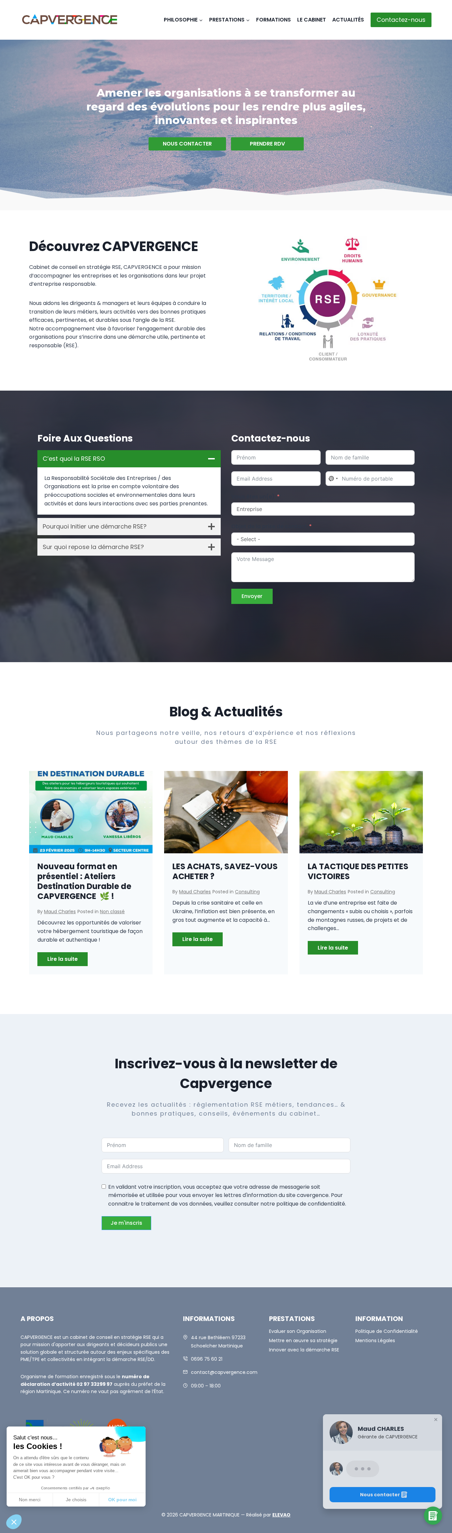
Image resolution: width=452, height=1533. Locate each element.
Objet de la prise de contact (269, 526)
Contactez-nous (401, 20)
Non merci (29, 1499)
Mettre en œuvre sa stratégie (303, 1340)
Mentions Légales (375, 1340)
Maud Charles (60, 911)
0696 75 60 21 (206, 1359)
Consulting (247, 891)
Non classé (112, 911)
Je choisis (76, 1499)
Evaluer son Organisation (297, 1331)
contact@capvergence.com (224, 1372)
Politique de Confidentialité (386, 1331)
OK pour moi (122, 1499)
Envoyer (252, 596)
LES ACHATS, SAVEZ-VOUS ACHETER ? (225, 871)
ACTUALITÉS (348, 19)
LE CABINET (311, 19)
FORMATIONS (273, 19)
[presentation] (91, 812)
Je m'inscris (126, 1223)
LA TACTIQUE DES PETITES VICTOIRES (358, 871)
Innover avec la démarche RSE (304, 1349)
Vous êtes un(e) (253, 496)
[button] (382, 1485)
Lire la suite (67, 960)
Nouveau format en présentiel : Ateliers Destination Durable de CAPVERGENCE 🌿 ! (84, 881)
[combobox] (333, 479)
